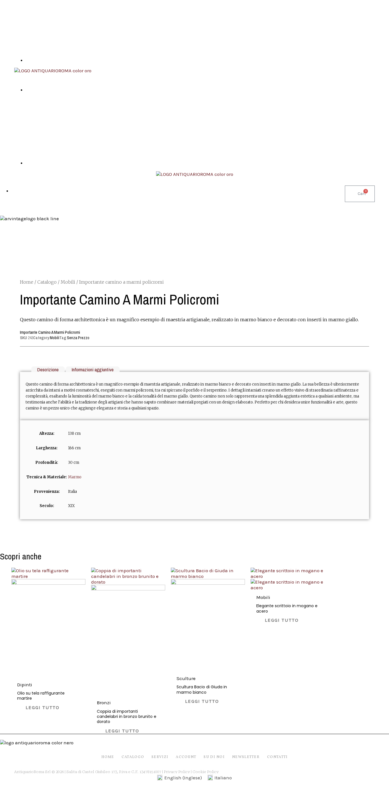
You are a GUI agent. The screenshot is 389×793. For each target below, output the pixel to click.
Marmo (74, 477)
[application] (201, 205)
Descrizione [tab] (48, 369)
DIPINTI (137, 204)
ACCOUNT (186, 757)
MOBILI (107, 204)
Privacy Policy (177, 772)
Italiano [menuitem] (223, 777)
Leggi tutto (43, 707)
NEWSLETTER (246, 757)
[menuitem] (179, 777)
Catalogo (47, 282)
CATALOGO (133, 757)
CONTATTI (304, 204)
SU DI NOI (269, 204)
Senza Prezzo (78, 337)
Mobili (68, 282)
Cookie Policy (206, 772)
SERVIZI (159, 757)
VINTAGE (228, 204)
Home (26, 282)
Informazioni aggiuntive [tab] (92, 369)
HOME (79, 204)
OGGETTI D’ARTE (178, 204)
